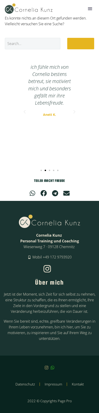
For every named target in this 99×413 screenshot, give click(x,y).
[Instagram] (46, 367)
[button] (24, 112)
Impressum (53, 384)
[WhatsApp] (52, 367)
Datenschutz (25, 384)
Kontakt (78, 384)
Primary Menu (90, 8)
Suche (80, 43)
